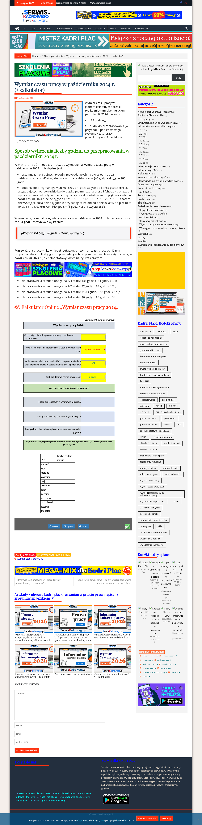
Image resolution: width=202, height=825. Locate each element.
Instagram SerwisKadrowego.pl (52, 800)
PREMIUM (125, 28)
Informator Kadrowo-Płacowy (53, 554)
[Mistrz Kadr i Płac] (143, 566)
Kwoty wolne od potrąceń (152, 177)
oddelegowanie (147, 399)
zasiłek (175, 501)
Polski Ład (143, 191)
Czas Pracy (46, 28)
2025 (142, 159)
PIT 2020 (144, 412)
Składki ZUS (144, 202)
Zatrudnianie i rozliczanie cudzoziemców (161, 244)
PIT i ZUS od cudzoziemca (168, 412)
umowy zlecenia (170, 468)
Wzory (141, 237)
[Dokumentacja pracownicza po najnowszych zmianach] (177, 629)
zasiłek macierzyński (150, 507)
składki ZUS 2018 (148, 443)
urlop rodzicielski (173, 474)
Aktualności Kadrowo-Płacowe (155, 111)
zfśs (160, 526)
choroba (162, 331)
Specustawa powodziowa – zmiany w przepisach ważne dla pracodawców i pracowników (104, 581)
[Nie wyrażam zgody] (198, 819)
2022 (142, 148)
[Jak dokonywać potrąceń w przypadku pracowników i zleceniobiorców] (166, 594)
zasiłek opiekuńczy (149, 513)
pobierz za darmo (148, 418)
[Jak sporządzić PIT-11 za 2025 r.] (177, 573)
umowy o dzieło (148, 468)
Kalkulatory (84, 28)
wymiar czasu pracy (149, 480)
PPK (179, 424)
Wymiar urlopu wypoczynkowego (158, 224)
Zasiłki (141, 241)
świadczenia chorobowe (151, 544)
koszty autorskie (148, 362)
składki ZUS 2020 (148, 449)
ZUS (33, 28)
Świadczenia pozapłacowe (153, 206)
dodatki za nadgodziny (151, 337)
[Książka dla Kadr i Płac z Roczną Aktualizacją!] (101, 47)
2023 (142, 151)
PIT (25, 28)
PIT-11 (159, 406)
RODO (143, 437)
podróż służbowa (148, 424)
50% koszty (145, 331)
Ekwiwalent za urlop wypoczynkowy (158, 122)
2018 (142, 133)
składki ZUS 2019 (172, 443)
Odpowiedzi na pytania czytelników (158, 180)
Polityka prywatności (147, 818)
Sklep (113, 28)
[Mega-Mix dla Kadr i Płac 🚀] (73, 574)
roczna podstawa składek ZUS (154, 430)
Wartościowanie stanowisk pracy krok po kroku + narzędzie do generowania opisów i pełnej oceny (63, 2)
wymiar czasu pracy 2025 (152, 486)
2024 (18, 554)
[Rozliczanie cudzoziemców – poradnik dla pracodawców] (155, 633)
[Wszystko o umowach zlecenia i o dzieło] (155, 576)
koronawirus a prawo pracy (153, 356)
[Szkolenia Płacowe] (73, 76)
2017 (142, 129)
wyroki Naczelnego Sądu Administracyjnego (152, 494)
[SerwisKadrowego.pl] (17, 28)
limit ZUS (144, 381)
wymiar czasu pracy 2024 (31, 558)
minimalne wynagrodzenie (152, 393)
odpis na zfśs (168, 399)
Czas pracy (29, 554)
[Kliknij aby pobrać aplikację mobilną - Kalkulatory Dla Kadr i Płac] (161, 705)
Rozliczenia (144, 199)
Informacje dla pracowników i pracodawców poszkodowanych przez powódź (38, 581)
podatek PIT (170, 418)
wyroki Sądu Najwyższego (152, 501)
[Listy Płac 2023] (143, 612)
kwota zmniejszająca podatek (154, 375)
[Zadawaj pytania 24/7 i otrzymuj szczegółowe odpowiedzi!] (161, 95)
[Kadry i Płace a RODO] (166, 615)
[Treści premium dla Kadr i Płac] (161, 69)
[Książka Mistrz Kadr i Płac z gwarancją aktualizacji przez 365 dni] (161, 314)
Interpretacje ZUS (147, 169)
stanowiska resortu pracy (152, 455)
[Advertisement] (161, 270)
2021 (142, 144)
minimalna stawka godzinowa (154, 387)
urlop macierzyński (149, 474)
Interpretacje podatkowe (152, 166)
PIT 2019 (173, 406)
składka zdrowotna (162, 437)
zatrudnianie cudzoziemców (153, 520)
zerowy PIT (145, 526)
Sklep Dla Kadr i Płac (65, 793)
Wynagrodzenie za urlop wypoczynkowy (162, 228)
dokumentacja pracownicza (153, 344)
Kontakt (100, 28)
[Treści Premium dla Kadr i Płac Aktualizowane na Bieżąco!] (129, 18)
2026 (142, 162)
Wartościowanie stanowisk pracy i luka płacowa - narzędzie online (103, 2)
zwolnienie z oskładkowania (153, 532)
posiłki (167, 424)
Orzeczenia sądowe (149, 184)
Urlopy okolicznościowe (151, 210)
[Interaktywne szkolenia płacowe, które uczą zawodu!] (73, 276)
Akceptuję (166, 818)
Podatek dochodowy (149, 188)
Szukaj (179, 77)
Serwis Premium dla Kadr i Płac (34, 793)
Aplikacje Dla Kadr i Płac (151, 115)
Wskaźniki (143, 233)
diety (175, 331)
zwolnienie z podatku (150, 538)
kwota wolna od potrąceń (152, 368)
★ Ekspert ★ (141, 28)
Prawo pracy (64, 28)
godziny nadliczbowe (150, 350)
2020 (142, 140)
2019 (142, 137)
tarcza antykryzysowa (150, 461)
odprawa (144, 406)
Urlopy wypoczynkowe (150, 220)
